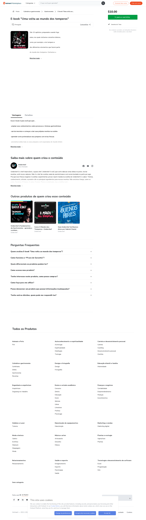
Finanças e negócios (105, 385)
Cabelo (14, 438)
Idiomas (57, 401)
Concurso (58, 388)
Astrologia (58, 345)
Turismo (15, 426)
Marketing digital (103, 426)
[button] (50, 251)
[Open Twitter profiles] (18, 500)
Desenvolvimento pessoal (107, 351)
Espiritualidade (60, 348)
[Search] (103, 3)
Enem (57, 398)
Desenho (58, 442)
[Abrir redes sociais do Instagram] (92, 166)
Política (57, 411)
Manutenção (59, 426)
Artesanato (59, 438)
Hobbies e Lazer (18, 423)
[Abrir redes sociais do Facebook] (84, 166)
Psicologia (58, 414)
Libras (57, 404)
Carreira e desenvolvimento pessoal (111, 341)
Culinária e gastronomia (21, 363)
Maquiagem (16, 448)
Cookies (129, 512)
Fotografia (58, 370)
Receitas (15, 376)
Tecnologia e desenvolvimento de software (114, 460)
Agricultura (101, 438)
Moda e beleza (17, 435)
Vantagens (16, 115)
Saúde (57, 473)
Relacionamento (18, 464)
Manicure (15, 445)
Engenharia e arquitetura (21, 385)
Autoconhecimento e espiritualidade (69, 341)
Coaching (101, 348)
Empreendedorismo (104, 392)
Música (57, 445)
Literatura (58, 407)
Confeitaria (16, 366)
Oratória (100, 354)
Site (99, 470)
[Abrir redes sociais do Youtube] (88, 166)
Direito (57, 392)
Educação (58, 395)
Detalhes (29, 115)
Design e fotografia (62, 363)
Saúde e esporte (61, 460)
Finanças (100, 395)
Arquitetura (16, 388)
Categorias (29, 3)
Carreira (100, 345)
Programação (102, 467)
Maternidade (102, 366)
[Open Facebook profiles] (14, 500)
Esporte (57, 467)
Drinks (14, 370)
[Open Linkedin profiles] (22, 500)
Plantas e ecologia (105, 435)
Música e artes (60, 435)
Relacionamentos (19, 460)
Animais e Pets (18, 341)
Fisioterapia (59, 470)
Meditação (58, 351)
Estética (15, 442)
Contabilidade (102, 388)
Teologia (58, 354)
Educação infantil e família (108, 363)
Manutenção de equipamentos (66, 423)
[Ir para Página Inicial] (13, 3)
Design (57, 366)
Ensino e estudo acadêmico (65, 385)
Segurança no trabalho (20, 392)
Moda (14, 451)
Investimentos (103, 398)
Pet (13, 345)
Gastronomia (16, 373)
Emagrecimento (60, 464)
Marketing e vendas (105, 423)
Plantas (100, 442)
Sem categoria (17, 482)
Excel (99, 464)
